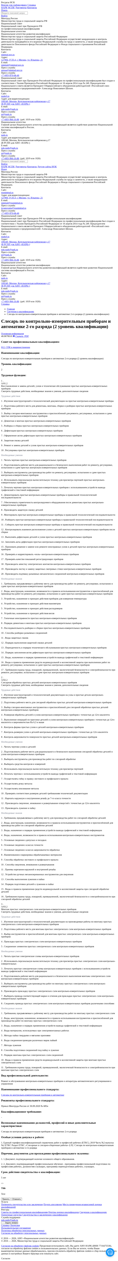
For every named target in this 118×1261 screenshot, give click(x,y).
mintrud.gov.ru (8, 54)
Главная (11, 309)
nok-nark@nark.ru (9, 109)
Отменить (16, 1199)
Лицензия (15, 1225)
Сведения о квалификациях (20, 311)
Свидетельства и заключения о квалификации (45, 1215)
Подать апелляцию (52, 1204)
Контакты (32, 7)
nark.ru (4, 135)
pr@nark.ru (6, 114)
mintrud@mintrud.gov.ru (12, 65)
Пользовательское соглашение (16, 1228)
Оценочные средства (11, 1215)
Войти (4, 16)
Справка (31, 5)
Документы (21, 7)
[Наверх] (2, 1183)
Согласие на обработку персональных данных (23, 1233)
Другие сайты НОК (47, 166)
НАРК (4, 7)
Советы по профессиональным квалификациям (24, 1212)
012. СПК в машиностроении (15, 347)
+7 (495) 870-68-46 (10, 75)
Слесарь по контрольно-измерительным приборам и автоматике (32, 1095)
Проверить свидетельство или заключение (22, 1204)
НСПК (11, 7)
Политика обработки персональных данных (22, 1230)
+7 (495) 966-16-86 (10, 119)
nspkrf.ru (5, 96)
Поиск (4, 10)
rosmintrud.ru (7, 192)
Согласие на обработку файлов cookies (20, 1246)
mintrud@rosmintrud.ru (12, 203)
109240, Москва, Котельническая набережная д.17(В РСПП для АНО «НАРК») (25, 102)
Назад (4, 169)
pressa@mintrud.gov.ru (11, 70)
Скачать (22, 336)
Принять (5, 1199)
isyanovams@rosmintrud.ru (13, 208)
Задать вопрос (11, 1223)
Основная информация (12, 333)
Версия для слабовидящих (14, 5)
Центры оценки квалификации (63, 1212)
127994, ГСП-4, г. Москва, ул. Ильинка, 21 (22, 60)
